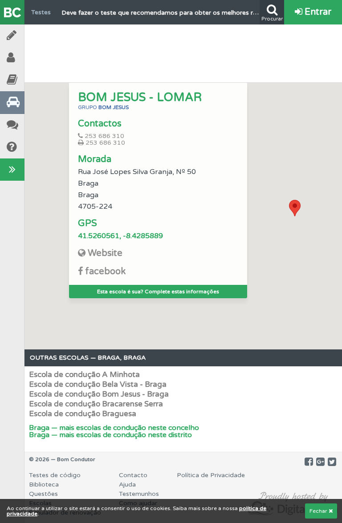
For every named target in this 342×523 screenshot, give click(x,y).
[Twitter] (332, 462)
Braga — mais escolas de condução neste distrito (110, 434)
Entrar (316, 12)
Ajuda (35, 147)
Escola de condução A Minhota (84, 374)
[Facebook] (309, 462)
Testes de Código (35, 35)
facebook (105, 271)
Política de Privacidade (211, 475)
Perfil (35, 57)
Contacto (133, 475)
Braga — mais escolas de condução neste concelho (114, 427)
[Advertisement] (183, 51)
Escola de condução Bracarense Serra (96, 404)
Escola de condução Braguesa (82, 413)
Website (105, 253)
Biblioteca (35, 80)
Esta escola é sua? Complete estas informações (158, 291)
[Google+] (320, 462)
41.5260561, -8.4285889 (120, 235)
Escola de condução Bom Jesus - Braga (99, 394)
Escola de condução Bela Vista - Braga (98, 384)
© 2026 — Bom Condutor (62, 459)
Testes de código (55, 475)
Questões (43, 494)
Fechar (319, 511)
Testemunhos (35, 125)
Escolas (35, 102)
